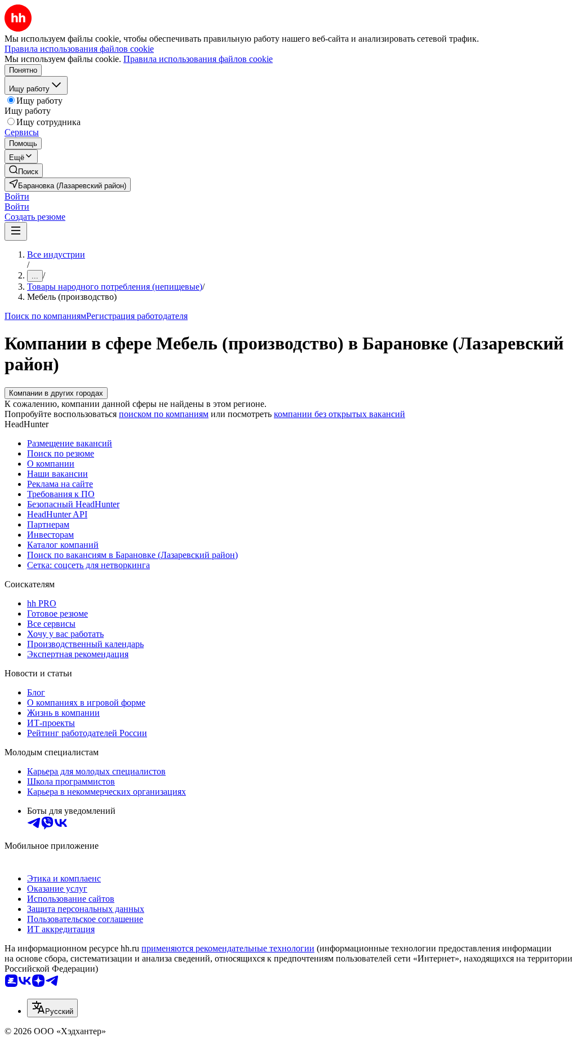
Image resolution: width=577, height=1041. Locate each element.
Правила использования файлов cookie (198, 59)
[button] (17, 196)
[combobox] (52, 1008)
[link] (24, 170)
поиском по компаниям (163, 414)
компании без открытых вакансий (339, 414)
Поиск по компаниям (45, 316)
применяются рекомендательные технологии (227, 948)
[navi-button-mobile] (16, 231)
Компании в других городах (56, 393)
